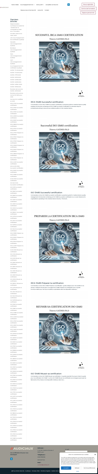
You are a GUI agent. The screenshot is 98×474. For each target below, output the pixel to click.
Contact (47, 10)
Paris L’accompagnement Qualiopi (16, 55)
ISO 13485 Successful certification (46, 192)
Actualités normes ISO (52, 4)
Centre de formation (88, 8)
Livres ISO (40, 10)
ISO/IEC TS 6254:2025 (16, 72)
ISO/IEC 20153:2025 (15, 77)
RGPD (77, 471)
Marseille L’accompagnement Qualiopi (16, 43)
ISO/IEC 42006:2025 (15, 79)
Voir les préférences (89, 468)
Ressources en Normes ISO (28, 10)
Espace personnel (88, 12)
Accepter (66, 468)
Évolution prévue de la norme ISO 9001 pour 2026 (16, 95)
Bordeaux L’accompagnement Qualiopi (16, 49)
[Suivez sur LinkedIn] (68, 4)
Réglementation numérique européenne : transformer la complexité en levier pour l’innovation (17, 27)
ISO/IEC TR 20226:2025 (16, 70)
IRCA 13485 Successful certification (47, 102)
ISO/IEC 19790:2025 (15, 86)
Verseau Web (36, 471)
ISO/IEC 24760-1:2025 (16, 84)
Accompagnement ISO (26, 4)
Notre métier (15, 4)
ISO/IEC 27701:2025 (15, 75)
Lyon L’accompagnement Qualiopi (16, 61)
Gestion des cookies (57, 471)
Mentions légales (45, 471)
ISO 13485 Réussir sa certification (46, 374)
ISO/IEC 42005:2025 (15, 82)
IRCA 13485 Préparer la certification (47, 283)
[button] (95, 454)
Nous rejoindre (88, 4)
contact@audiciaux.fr (43, 464)
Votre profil (39, 4)
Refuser (77, 468)
